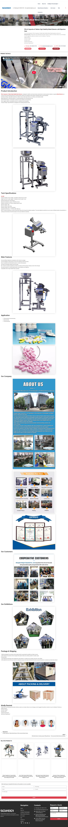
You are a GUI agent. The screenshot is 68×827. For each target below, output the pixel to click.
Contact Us (23, 819)
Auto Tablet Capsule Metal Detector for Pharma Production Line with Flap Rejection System (26, 776)
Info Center (23, 815)
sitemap (22, 821)
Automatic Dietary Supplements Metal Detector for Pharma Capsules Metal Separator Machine (59, 776)
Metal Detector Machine (25, 814)
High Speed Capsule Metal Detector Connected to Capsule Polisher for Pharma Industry (42, 776)
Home (22, 808)
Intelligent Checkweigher (25, 812)
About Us (22, 810)
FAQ (21, 817)
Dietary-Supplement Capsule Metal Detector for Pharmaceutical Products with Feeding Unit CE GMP (9, 776)
